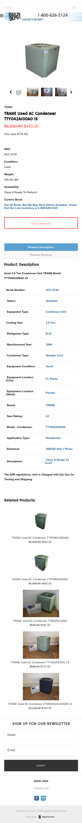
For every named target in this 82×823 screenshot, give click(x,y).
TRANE (8, 107)
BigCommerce (48, 817)
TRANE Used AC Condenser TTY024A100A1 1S (40, 662)
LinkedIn (43, 798)
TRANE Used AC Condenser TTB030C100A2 (40, 620)
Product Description (41, 247)
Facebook (36, 798)
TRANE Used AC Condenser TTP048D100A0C (40, 579)
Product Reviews (41, 254)
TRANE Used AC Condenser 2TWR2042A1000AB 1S (40, 703)
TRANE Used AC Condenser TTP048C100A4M (40, 537)
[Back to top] (71, 805)
